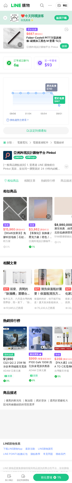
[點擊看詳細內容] (15, 209)
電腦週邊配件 (40, 142)
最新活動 (30, 448)
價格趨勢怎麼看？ (19, 119)
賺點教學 (35, 453)
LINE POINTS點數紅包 (15, 453)
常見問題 (48, 453)
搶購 (64, 46)
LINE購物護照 (45, 448)
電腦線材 (59, 142)
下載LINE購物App (12, 448)
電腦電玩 (22, 142)
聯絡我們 (60, 453)
